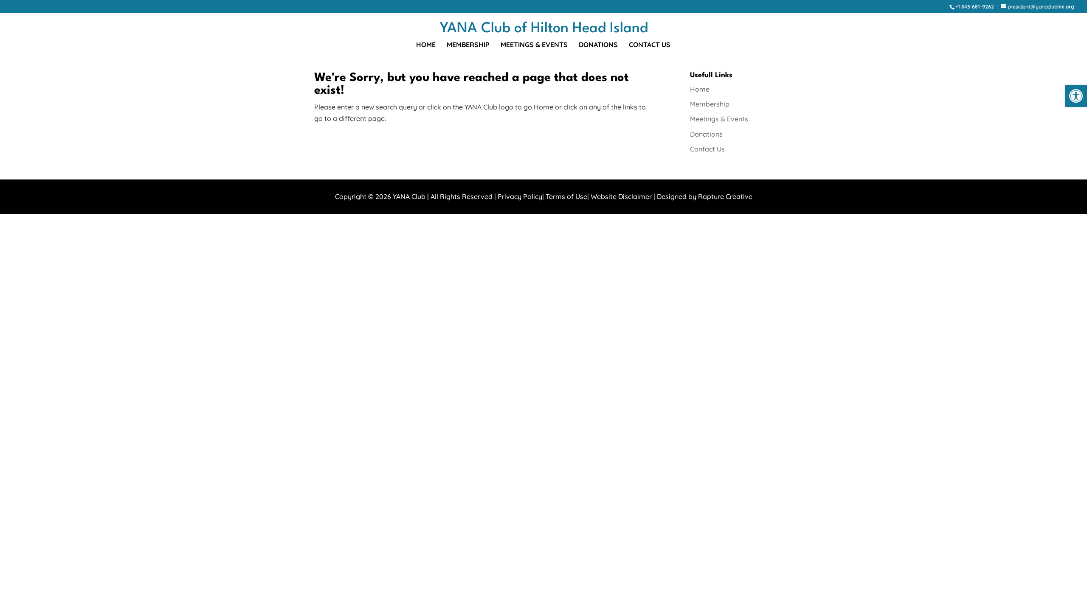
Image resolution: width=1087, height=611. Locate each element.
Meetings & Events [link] (534, 45)
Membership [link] (468, 45)
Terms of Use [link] (566, 196)
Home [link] (426, 45)
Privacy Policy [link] (520, 196)
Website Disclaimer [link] (621, 196)
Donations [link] (598, 45)
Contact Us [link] (649, 45)
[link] (1076, 96)
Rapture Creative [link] (725, 196)
